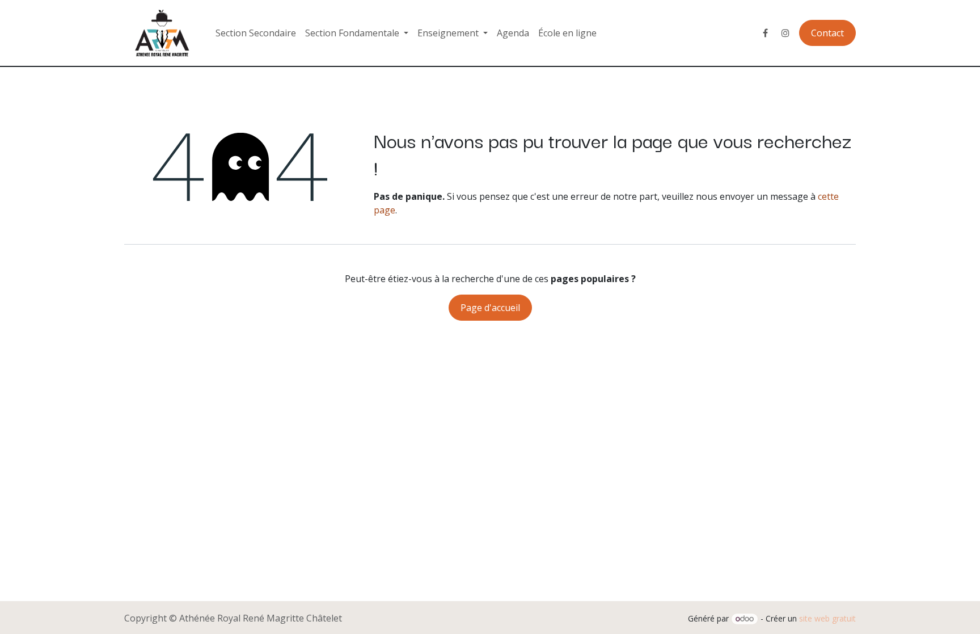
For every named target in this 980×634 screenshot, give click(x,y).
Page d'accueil (490, 307)
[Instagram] (785, 33)
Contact (827, 33)
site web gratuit (827, 618)
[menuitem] (256, 33)
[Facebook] (765, 33)
